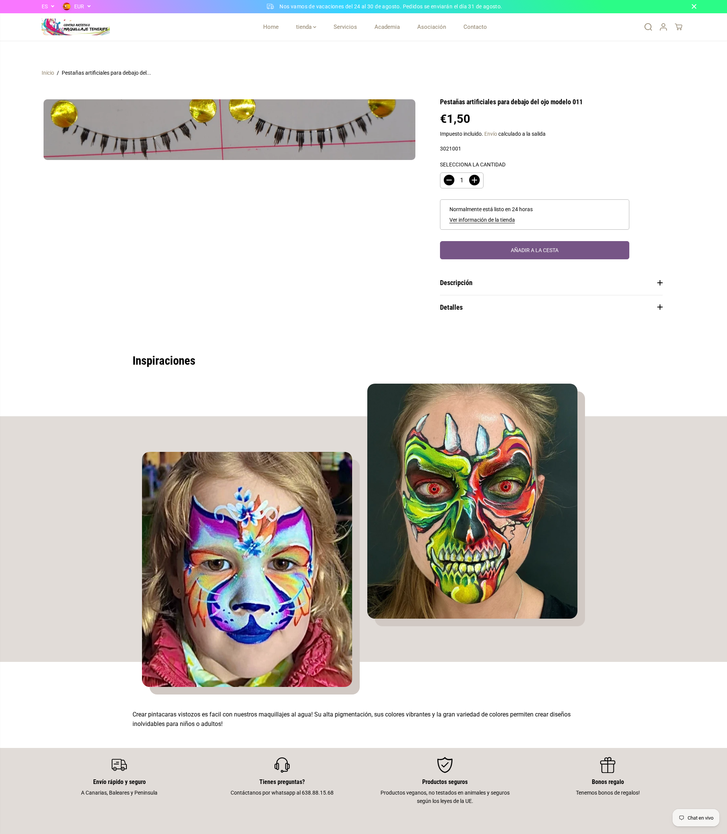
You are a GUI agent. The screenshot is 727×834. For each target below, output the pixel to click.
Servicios (345, 27)
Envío (490, 134)
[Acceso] (663, 27)
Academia (387, 27)
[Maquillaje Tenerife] (76, 27)
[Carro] (678, 27)
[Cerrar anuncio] (694, 6)
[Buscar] (648, 27)
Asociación (431, 27)
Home (271, 27)
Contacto (475, 27)
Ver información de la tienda (482, 220)
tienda (304, 27)
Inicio (48, 73)
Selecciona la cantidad (472, 164)
